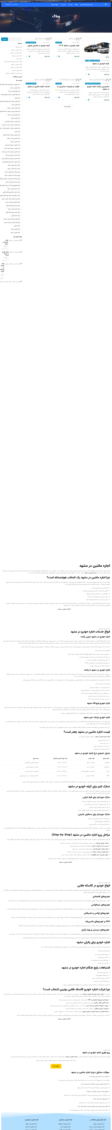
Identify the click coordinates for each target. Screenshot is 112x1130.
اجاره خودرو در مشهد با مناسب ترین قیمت (11, 125)
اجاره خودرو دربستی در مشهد (14, 115)
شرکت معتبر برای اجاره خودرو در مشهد (93, 994)
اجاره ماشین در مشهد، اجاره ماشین (12, 145)
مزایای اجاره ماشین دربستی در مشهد (12, 222)
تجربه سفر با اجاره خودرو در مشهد (13, 182)
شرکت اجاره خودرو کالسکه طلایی (93, 83)
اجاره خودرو (58, 42)
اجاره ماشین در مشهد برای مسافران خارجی (11, 158)
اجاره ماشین (17, 131)
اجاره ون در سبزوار (17, 56)
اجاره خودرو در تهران (98, 1124)
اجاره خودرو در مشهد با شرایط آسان (12, 121)
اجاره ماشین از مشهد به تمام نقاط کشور (11, 135)
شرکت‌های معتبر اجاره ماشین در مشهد (12, 219)
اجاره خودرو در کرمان (31, 1127)
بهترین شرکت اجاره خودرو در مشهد (12, 172)
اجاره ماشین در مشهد (16, 53)
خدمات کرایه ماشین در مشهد (39, 86)
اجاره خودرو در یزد (65, 1127)
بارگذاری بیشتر (67, 106)
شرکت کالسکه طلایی (15, 215)
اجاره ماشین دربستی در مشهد (13, 138)
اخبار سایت (58, 83)
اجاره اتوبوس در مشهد (15, 88)
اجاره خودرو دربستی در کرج (96, 1127)
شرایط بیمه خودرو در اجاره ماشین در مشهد (11, 199)
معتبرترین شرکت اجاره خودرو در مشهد (98, 87)
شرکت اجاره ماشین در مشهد (14, 209)
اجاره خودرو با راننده (15, 104)
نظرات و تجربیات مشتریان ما (68, 86)
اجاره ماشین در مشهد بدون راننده (12, 155)
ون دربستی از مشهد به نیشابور (14, 73)
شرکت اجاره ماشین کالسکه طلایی (13, 212)
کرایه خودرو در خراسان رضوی (39, 45)
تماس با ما (56, 1066)
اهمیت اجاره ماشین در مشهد (13, 168)
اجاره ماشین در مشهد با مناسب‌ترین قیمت (11, 152)
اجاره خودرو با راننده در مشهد (13, 108)
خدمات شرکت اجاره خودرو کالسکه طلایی (11, 192)
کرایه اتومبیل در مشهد (100, 63)
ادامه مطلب (106, 74)
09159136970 (8, 4)
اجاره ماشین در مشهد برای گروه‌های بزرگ (11, 162)
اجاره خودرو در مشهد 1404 (69, 45)
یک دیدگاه (4, 249)
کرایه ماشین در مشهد (31, 83)
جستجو (4, 39)
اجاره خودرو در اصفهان (64, 1124)
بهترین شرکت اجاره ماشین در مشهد (12, 175)
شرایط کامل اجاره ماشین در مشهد (12, 202)
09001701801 (15, 4)
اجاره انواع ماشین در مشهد (14, 91)
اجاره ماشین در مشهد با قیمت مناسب (12, 148)
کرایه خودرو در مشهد (94, 60)
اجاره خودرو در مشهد (16, 50)
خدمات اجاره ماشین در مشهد (13, 189)
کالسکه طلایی (17, 226)
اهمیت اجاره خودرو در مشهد (14, 165)
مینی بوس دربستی (17, 70)
